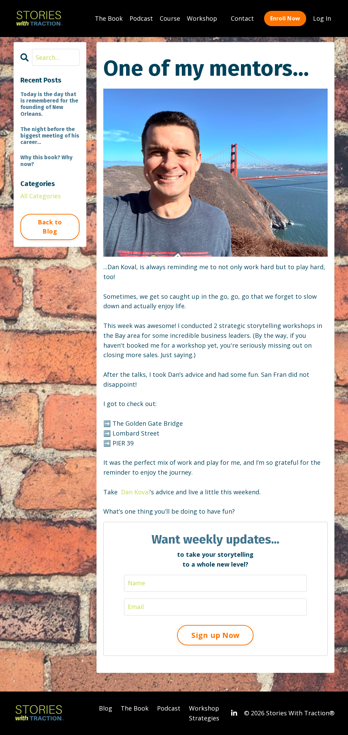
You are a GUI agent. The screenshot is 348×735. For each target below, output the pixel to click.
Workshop (202, 18)
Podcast (141, 18)
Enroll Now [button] (285, 18)
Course (170, 18)
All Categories (40, 196)
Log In (322, 18)
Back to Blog (50, 226)
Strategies (204, 718)
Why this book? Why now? (46, 160)
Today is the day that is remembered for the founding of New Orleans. (49, 104)
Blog (105, 708)
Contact (242, 18)
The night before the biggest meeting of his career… (49, 135)
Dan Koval (135, 492)
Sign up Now (215, 635)
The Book (109, 18)
